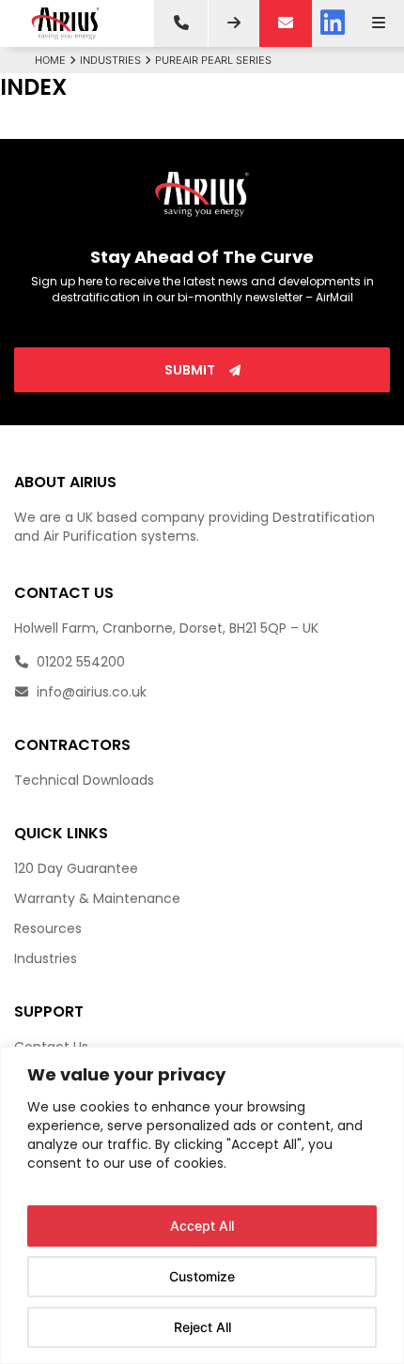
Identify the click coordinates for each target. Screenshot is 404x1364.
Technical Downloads (84, 780)
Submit (191, 369)
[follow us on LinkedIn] (332, 23)
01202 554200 (79, 661)
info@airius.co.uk (90, 691)
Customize (202, 1276)
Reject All (202, 1327)
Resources (48, 928)
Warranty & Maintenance (97, 898)
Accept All (202, 1226)
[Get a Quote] (234, 23)
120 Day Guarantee (76, 868)
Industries (110, 60)
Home (50, 60)
